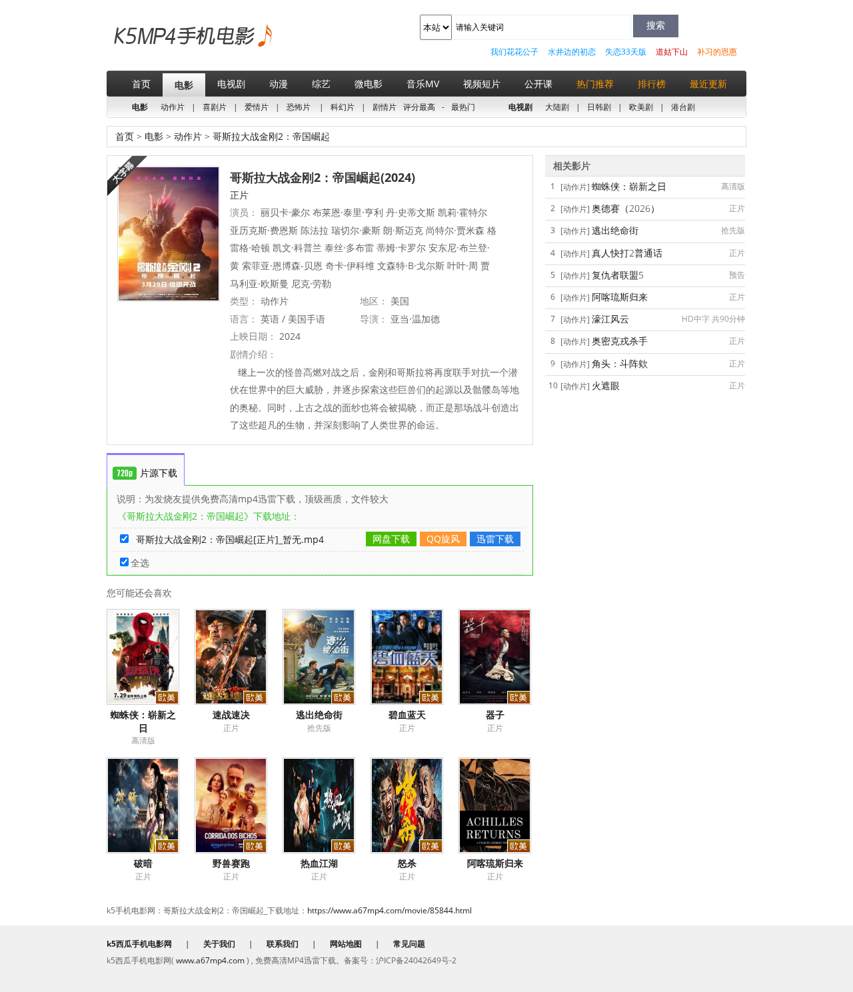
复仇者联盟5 (618, 274)
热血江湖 (319, 863)
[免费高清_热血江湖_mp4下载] (327, 805)
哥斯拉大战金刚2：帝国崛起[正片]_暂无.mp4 (230, 539)
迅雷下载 (495, 538)
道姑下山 (672, 51)
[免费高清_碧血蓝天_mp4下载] (414, 657)
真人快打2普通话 (627, 253)
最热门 (463, 107)
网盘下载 (391, 538)
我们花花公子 (514, 51)
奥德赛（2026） (626, 208)
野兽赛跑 (231, 863)
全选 (140, 562)
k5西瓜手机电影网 (170, 45)
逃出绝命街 (319, 714)
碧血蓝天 (407, 714)
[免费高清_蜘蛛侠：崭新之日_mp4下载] (151, 657)
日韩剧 (599, 107)
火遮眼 (606, 385)
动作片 (173, 107)
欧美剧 (641, 107)
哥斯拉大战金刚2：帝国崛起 (270, 136)
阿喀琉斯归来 (495, 863)
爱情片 (257, 107)
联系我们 (283, 943)
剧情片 (385, 107)
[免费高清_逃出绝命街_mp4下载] (327, 657)
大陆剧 (557, 107)
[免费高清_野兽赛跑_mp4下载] (239, 805)
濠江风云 (610, 318)
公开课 (538, 83)
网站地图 (346, 943)
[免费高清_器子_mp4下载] (502, 657)
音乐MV (423, 83)
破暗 (143, 863)
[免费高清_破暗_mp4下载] (151, 805)
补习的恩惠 (717, 51)
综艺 (321, 83)
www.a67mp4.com (210, 960)
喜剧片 (215, 107)
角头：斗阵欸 (620, 363)
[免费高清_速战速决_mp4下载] (239, 657)
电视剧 (231, 83)
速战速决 (231, 714)
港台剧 (683, 107)
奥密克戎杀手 (620, 340)
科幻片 (343, 107)
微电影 (369, 83)
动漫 (278, 83)
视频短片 (481, 83)
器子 (495, 714)
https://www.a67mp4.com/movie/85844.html (389, 910)
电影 (184, 85)
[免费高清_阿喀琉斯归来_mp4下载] (502, 805)
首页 (141, 83)
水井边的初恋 (572, 51)
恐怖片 (299, 107)
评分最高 (419, 107)
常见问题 (409, 943)
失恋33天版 (625, 51)
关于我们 (219, 943)
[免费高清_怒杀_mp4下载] (414, 805)
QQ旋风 (443, 538)
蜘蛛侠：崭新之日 (143, 721)
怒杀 (407, 863)
